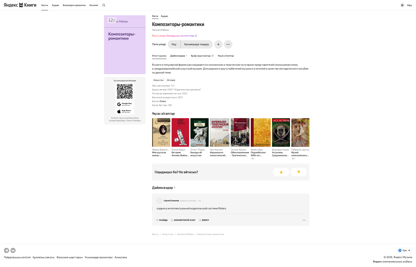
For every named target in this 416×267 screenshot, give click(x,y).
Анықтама (121, 257)
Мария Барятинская (163, 149)
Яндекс (377, 261)
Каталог (94, 5)
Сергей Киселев (171, 201)
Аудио (55, 5)
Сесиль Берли (238, 149)
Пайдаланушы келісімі (17, 257)
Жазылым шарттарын (69, 257)
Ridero (163, 101)
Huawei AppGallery (117, 120)
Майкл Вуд (257, 149)
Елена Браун (178, 149)
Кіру (409, 5)
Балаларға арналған (74, 5)
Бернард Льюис (280, 149)
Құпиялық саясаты (43, 257)
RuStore (114, 118)
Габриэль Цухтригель (303, 149)
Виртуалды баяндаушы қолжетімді (173, 35)
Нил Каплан (216, 149)
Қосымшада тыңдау (196, 44)
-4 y (199, 201)
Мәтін (155, 16)
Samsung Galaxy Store (129, 118)
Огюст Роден (197, 149)
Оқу (174, 44)
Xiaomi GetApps (134, 120)
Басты (44, 5)
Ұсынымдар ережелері (99, 257)
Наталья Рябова (160, 30)
